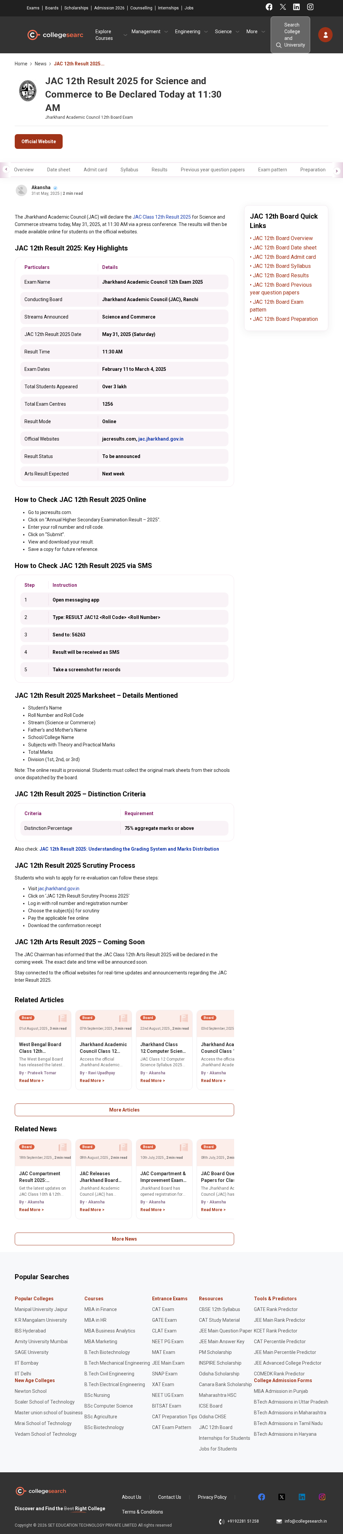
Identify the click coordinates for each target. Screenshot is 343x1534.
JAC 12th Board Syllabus (281, 266)
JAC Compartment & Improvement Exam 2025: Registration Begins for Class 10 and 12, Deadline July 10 (163, 1177)
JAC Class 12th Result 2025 (162, 217)
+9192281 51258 (243, 1521)
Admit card (95, 169)
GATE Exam (164, 1320)
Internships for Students (224, 1438)
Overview (24, 169)
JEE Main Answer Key (222, 1341)
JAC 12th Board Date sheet (284, 247)
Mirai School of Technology (43, 1423)
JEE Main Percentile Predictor (285, 1352)
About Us (131, 1497)
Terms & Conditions (142, 1512)
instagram (321, 1497)
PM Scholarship (215, 1352)
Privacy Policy (212, 1497)
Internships (168, 8)
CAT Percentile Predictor (280, 1341)
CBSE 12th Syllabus (219, 1309)
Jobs (189, 8)
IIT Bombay (27, 1363)
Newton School (31, 1391)
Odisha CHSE (212, 1416)
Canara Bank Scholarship (225, 1384)
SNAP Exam (165, 1373)
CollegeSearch (55, 35)
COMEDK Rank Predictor (279, 1373)
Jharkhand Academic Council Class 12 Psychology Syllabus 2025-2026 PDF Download (224, 1048)
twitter (281, 1497)
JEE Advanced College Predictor (288, 1363)
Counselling (141, 8)
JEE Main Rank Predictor (279, 1320)
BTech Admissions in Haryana (285, 1434)
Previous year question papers (213, 169)
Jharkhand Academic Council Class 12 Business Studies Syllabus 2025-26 (103, 1048)
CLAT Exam (164, 1330)
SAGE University (32, 1352)
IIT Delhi (23, 1373)
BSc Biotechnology (104, 1427)
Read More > (31, 1080)
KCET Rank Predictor (275, 1330)
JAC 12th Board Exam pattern (276, 306)
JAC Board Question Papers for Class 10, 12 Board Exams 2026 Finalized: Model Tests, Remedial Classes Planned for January (225, 1177)
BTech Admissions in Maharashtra (290, 1412)
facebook (261, 1497)
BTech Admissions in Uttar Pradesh (291, 1402)
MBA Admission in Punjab (281, 1391)
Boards (52, 8)
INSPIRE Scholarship (220, 1363)
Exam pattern (272, 169)
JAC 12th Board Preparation (285, 319)
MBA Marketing (100, 1341)
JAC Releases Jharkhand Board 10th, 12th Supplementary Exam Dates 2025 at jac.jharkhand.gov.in (103, 1177)
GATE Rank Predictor (276, 1309)
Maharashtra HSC (217, 1395)
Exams (33, 8)
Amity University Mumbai (41, 1341)
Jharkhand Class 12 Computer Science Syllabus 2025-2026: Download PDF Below (164, 1048)
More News (124, 1239)
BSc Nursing (97, 1395)
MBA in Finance (100, 1309)
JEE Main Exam (168, 1363)
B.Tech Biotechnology (107, 1352)
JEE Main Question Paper (225, 1330)
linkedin (301, 1497)
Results (159, 169)
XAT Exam (163, 1384)
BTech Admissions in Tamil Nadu (288, 1423)
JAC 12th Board (215, 1427)
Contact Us (169, 1497)
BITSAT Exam (166, 1406)
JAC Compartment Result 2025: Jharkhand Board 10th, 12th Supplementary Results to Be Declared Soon (39, 1177)
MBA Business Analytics (109, 1330)
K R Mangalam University (41, 1320)
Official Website (38, 141)
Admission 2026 (109, 8)
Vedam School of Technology (46, 1434)
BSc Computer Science (108, 1406)
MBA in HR (95, 1320)
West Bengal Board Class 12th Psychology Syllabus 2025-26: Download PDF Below (42, 1048)
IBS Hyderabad (30, 1330)
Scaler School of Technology (45, 1402)
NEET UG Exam (168, 1395)
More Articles (124, 1110)
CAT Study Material (219, 1320)
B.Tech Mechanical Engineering (117, 1363)
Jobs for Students (218, 1449)
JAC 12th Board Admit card (284, 257)
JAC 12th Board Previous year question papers (281, 289)
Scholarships (76, 8)
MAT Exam (163, 1352)
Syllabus (129, 169)
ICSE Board (210, 1406)
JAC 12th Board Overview (282, 238)
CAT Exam (163, 1309)
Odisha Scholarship (219, 1373)
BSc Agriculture (100, 1416)
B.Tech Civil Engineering (109, 1373)
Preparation (313, 169)
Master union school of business (49, 1412)
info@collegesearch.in (306, 1521)
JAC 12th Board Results (280, 275)
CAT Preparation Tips (174, 1416)
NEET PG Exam (168, 1341)
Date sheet (58, 169)
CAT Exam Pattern (171, 1427)
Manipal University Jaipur (41, 1309)
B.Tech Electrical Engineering (114, 1384)
